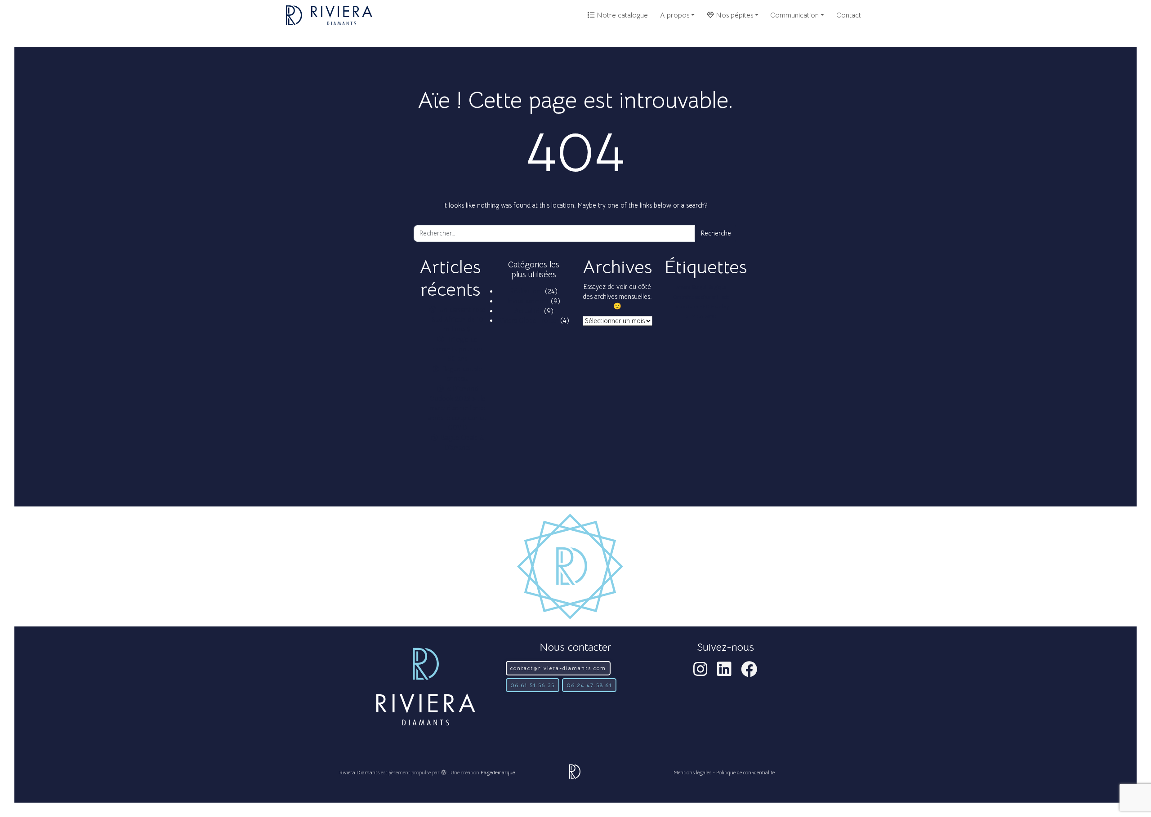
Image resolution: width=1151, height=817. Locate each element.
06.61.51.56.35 (532, 685)
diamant (709, 297)
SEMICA (694, 317)
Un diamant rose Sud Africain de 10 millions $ (459, 319)
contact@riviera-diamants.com (558, 668)
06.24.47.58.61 (589, 685)
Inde (724, 297)
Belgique (717, 287)
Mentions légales (692, 772)
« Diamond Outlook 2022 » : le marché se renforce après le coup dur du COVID (457, 408)
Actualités (528, 311)
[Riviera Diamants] (329, 15)
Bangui (699, 287)
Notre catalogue (621, 15)
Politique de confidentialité (745, 772)
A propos (674, 15)
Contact (848, 15)
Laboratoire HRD (691, 307)
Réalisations (526, 291)
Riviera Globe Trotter (528, 320)
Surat (710, 317)
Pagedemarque (498, 772)
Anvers (683, 287)
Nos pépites (733, 15)
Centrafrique (686, 297)
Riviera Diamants (359, 772)
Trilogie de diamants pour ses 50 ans (457, 349)
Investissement (528, 301)
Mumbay (720, 307)
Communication (794, 15)
